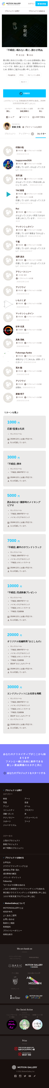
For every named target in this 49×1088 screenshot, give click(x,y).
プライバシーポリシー (12, 930)
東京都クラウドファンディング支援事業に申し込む (24, 892)
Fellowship (7, 881)
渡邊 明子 (20, 393)
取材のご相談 (8, 923)
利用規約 (7, 926)
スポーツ (7, 821)
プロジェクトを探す (12, 11)
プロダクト (29, 810)
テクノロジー (8, 817)
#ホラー (24, 82)
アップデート (26, 133)
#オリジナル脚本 (34, 75)
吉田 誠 (19, 175)
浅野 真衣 (20, 256)
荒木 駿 (19, 367)
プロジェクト (10, 133)
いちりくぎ (21, 300)
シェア (11, 117)
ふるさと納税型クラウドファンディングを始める (24, 888)
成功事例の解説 (9, 873)
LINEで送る (40, 117)
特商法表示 (8, 934)
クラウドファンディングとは (15, 866)
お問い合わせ (8, 919)
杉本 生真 (20, 326)
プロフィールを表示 (33, 126)
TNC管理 (20, 190)
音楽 (26, 802)
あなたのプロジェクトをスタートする (26, 773)
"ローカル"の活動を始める (14, 885)
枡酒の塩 (20, 147)
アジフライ (21, 287)
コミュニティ (8, 810)
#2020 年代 (7, 911)
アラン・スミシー (23, 271)
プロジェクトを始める (37, 11)
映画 (31, 55)
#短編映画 (11, 75)
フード (27, 821)
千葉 (18, 241)
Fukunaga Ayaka (24, 352)
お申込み (7, 862)
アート (27, 798)
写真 (5, 802)
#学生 (21, 75)
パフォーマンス (31, 817)
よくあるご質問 (9, 915)
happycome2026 (24, 160)
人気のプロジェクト (11, 840)
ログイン (31, 3)
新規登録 (43, 4)
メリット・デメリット (12, 877)
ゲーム (27, 806)
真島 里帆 (20, 339)
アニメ (6, 806)
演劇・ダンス (8, 813)
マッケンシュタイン (25, 226)
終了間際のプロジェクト (13, 848)
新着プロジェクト (10, 844)
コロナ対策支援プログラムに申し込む (19, 896)
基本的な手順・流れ (11, 869)
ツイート (26, 117)
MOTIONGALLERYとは (13, 907)
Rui (17, 208)
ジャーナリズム (9, 825)
